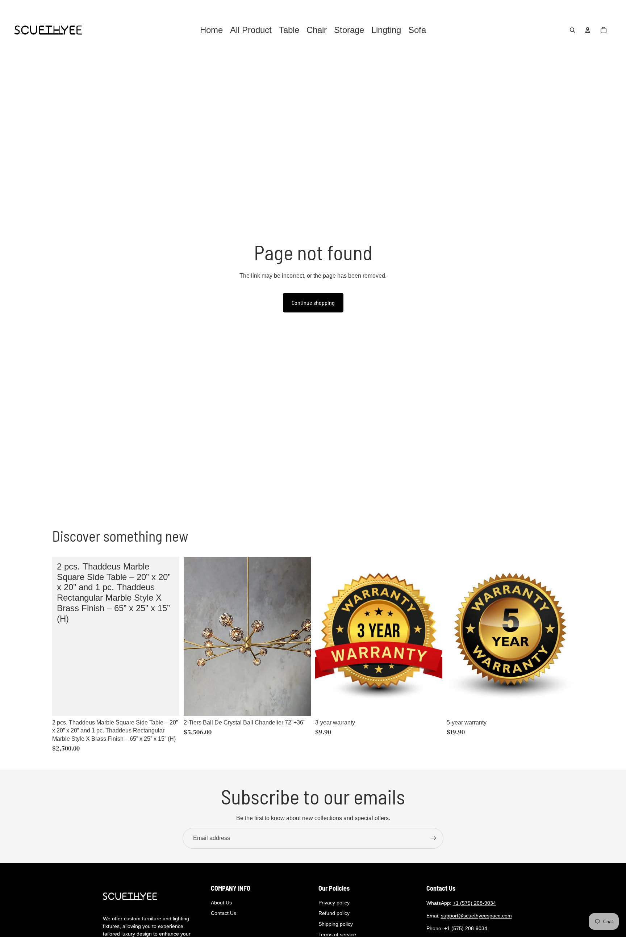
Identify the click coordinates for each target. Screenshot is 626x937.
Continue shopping (313, 302)
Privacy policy (334, 903)
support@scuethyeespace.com (476, 916)
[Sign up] (433, 838)
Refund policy (334, 913)
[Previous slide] (194, 636)
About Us (221, 903)
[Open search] (572, 30)
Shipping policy (335, 924)
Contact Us (223, 913)
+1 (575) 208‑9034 (474, 903)
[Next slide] (300, 636)
